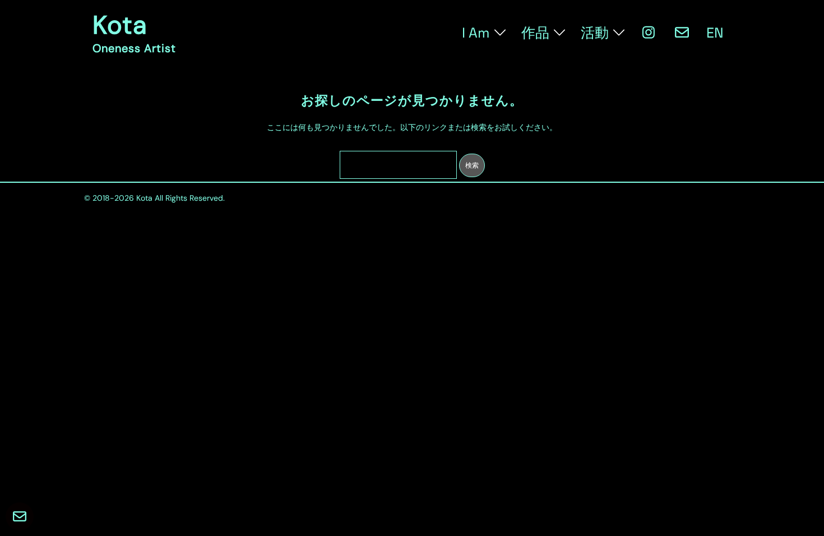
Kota (119, 24)
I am (476, 32)
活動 (595, 32)
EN (715, 32)
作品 (535, 32)
